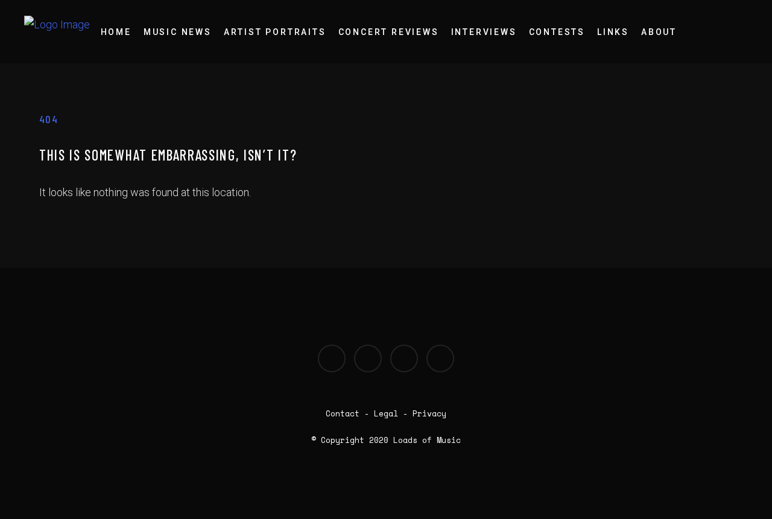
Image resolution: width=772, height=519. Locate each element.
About (659, 32)
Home (116, 32)
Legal (386, 413)
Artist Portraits (275, 32)
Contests (557, 32)
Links (613, 32)
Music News (178, 32)
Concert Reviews (388, 32)
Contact (342, 413)
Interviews (484, 32)
